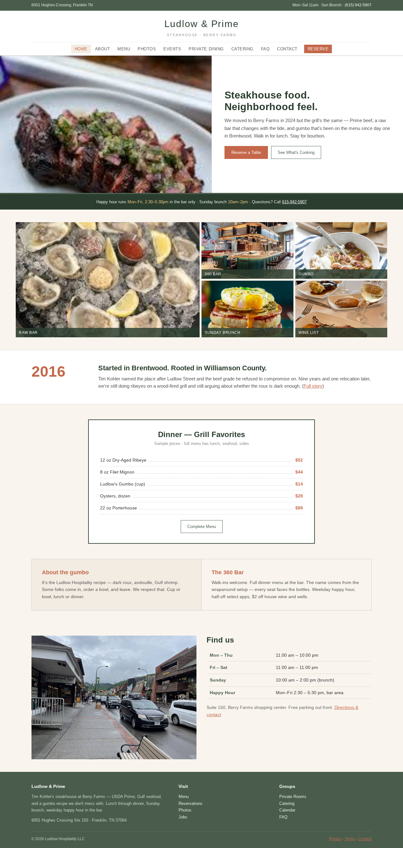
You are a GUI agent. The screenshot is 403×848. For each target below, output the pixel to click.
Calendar (287, 810)
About (102, 49)
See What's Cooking (296, 152)
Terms (350, 839)
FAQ (265, 49)
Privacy (335, 839)
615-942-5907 (294, 201)
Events (172, 49)
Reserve (318, 49)
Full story (313, 386)
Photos (147, 49)
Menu (123, 49)
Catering (242, 49)
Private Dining (206, 49)
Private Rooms (292, 796)
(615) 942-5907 (358, 5)
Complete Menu (201, 526)
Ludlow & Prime (201, 28)
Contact (287, 49)
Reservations (190, 803)
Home (81, 49)
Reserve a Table (246, 152)
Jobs (183, 817)
